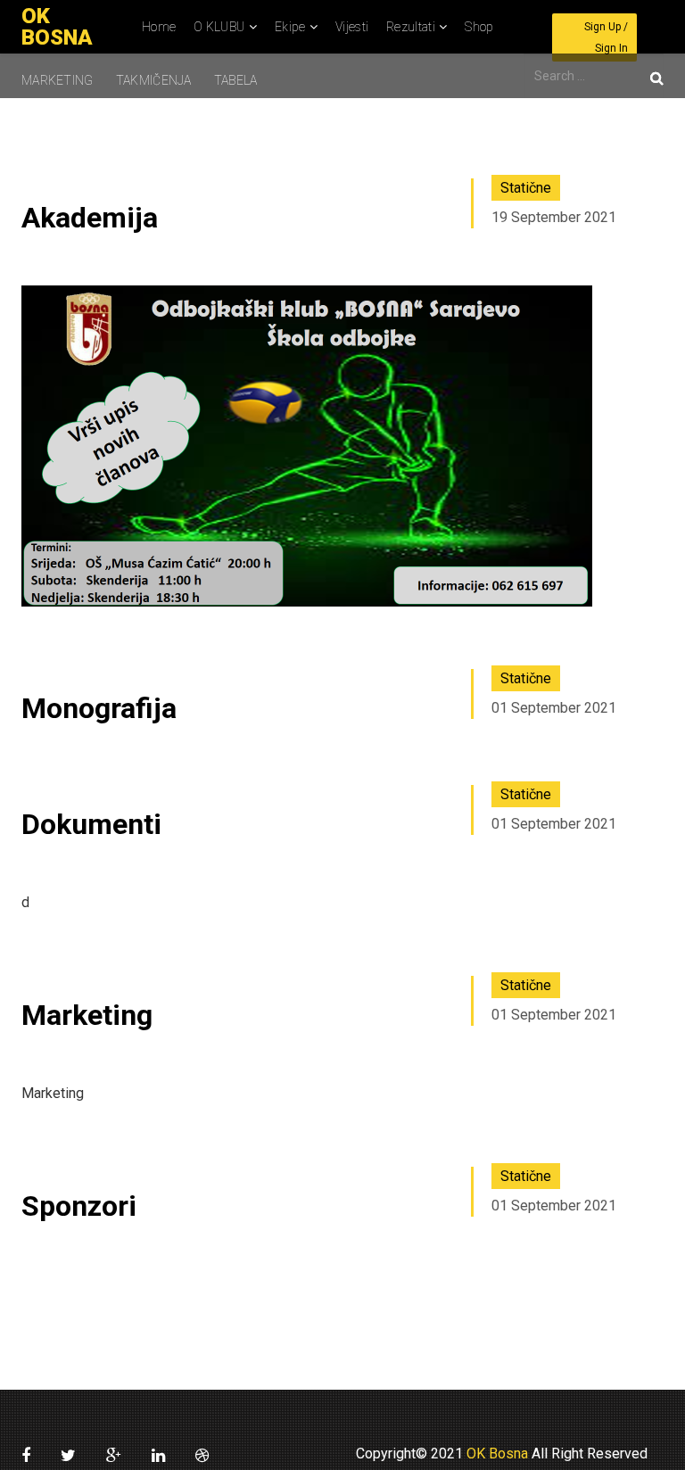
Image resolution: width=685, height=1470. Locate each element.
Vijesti (351, 27)
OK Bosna (495, 1453)
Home (159, 27)
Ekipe (290, 27)
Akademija (89, 218)
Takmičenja (154, 80)
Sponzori (78, 1206)
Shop (479, 27)
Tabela (236, 80)
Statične (525, 187)
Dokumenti (91, 824)
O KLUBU (219, 27)
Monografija (99, 708)
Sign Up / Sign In (606, 37)
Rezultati (410, 27)
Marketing (57, 80)
